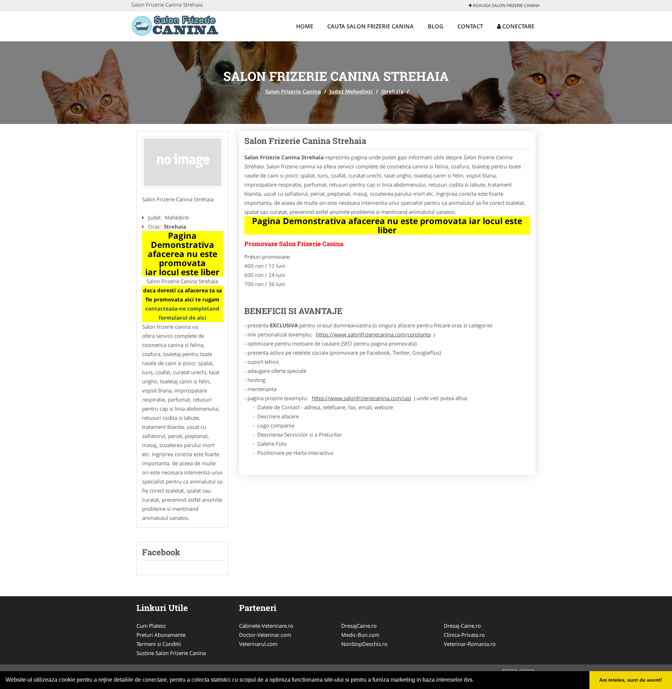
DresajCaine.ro (359, 625)
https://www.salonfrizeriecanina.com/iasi (361, 398)
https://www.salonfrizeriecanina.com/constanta (373, 334)
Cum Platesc (151, 625)
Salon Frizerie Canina (293, 91)
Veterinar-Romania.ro (470, 643)
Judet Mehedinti (351, 91)
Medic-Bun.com (360, 634)
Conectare (517, 26)
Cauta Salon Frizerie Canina (370, 26)
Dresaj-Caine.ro (462, 625)
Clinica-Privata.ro (464, 634)
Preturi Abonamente (161, 634)
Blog (435, 26)
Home (304, 26)
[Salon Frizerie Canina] (177, 25)
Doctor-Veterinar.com (265, 634)
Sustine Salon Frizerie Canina (171, 652)
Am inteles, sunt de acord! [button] (630, 680)
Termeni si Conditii (158, 643)
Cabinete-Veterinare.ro (266, 625)
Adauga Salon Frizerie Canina (506, 5)
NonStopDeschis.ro (364, 643)
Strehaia (392, 91)
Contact (470, 26)
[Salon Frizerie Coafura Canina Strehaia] (182, 162)
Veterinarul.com (258, 643)
